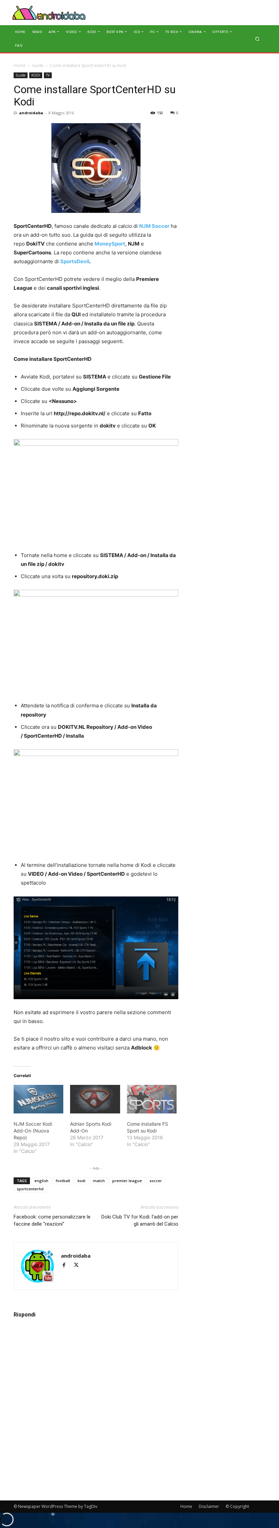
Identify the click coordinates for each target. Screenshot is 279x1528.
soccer (155, 1180)
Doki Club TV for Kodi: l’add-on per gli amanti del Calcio (139, 1220)
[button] (257, 38)
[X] (78, 1265)
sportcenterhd (30, 1188)
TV (48, 75)
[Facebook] (67, 1265)
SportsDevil (74, 261)
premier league (127, 1180)
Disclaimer (209, 1506)
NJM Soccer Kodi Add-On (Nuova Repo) (33, 1130)
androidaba (31, 112)
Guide (38, 65)
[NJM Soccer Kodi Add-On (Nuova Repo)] (38, 1099)
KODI (35, 75)
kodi (81, 1180)
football (63, 1180)
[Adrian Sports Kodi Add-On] (95, 1099)
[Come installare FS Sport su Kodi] (152, 1099)
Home (20, 65)
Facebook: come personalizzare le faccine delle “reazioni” (52, 1220)
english (41, 1180)
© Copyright (237, 1506)
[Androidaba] (49, 12)
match (99, 1180)
